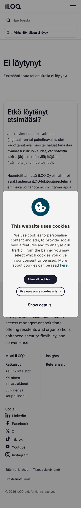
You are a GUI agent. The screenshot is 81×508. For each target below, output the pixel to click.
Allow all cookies (39, 279)
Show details (39, 305)
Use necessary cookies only (39, 291)
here (64, 265)
